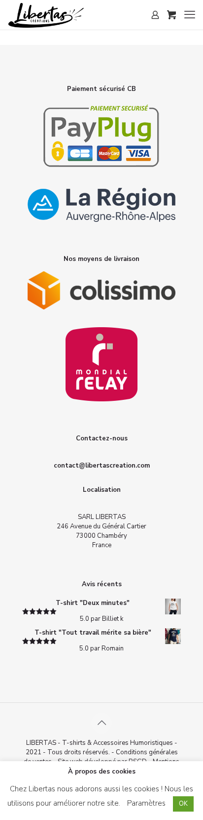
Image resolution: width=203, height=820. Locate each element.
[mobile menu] (189, 14)
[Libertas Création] (45, 14)
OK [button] (183, 803)
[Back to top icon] (101, 723)
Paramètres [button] (146, 803)
